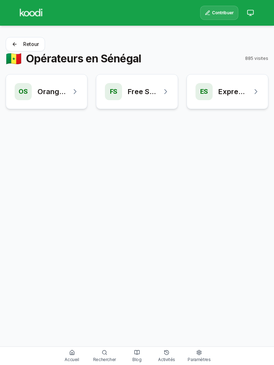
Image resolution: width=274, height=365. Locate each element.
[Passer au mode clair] (250, 12)
